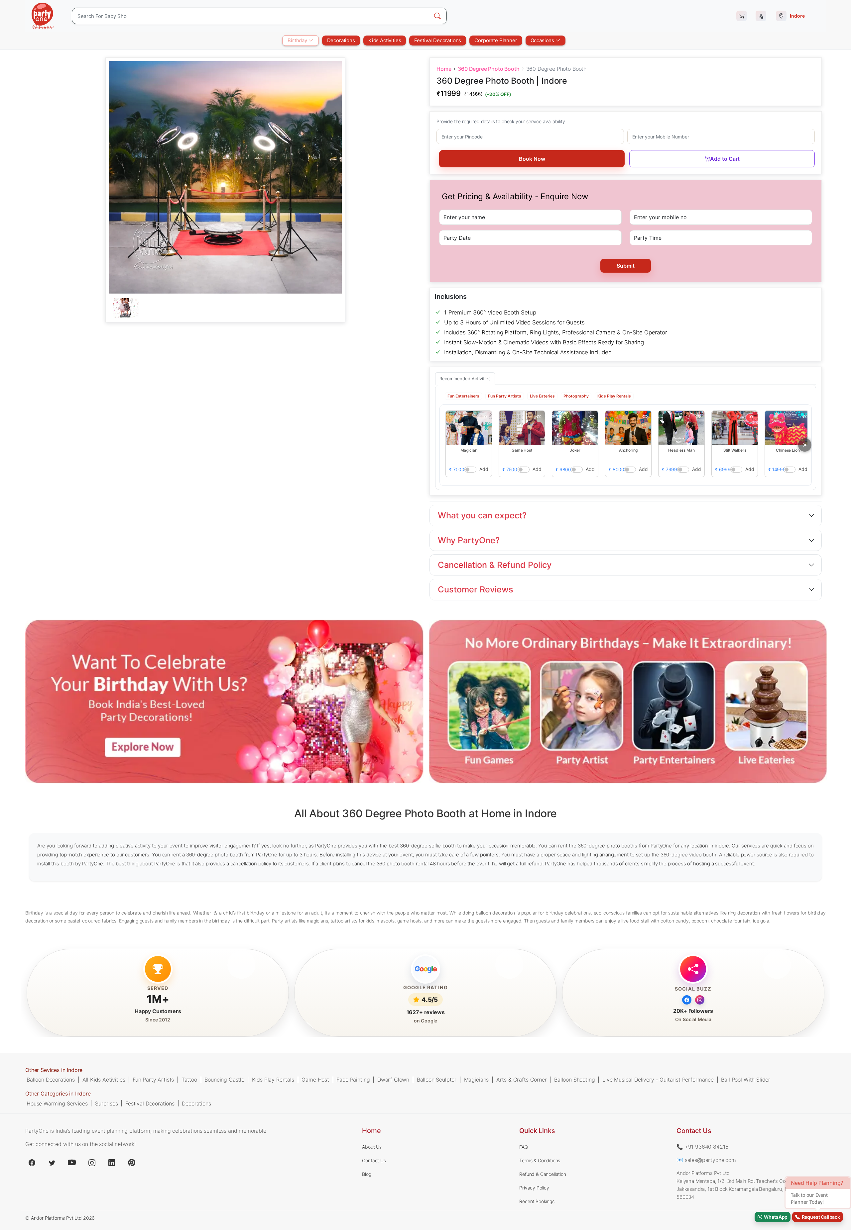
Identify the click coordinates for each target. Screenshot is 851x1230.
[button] (469, 427)
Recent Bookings (536, 1201)
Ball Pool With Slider (745, 1079)
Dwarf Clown (393, 1079)
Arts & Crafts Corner (521, 1079)
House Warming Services (57, 1103)
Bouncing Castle (224, 1079)
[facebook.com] (32, 1162)
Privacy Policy (534, 1187)
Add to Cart (725, 158)
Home (443, 68)
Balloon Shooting (574, 1079)
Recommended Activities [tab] (465, 378)
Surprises (106, 1103)
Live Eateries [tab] (542, 395)
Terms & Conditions (539, 1160)
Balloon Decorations (51, 1079)
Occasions (543, 40)
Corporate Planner (495, 40)
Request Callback (820, 1217)
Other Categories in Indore (58, 1093)
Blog (366, 1174)
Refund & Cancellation (542, 1174)
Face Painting (353, 1079)
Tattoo (189, 1079)
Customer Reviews (475, 589)
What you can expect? (482, 515)
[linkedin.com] (111, 1162)
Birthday (298, 40)
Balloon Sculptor (436, 1079)
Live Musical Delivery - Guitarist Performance (658, 1079)
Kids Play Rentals (273, 1079)
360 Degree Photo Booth (488, 68)
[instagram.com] (91, 1162)
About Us (372, 1147)
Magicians (476, 1079)
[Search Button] (437, 16)
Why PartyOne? (469, 540)
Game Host (315, 1079)
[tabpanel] (225, 308)
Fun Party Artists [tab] (504, 395)
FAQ (523, 1147)
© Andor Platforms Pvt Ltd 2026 (60, 1218)
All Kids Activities (103, 1079)
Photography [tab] (576, 395)
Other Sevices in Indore (53, 1070)
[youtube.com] (71, 1162)
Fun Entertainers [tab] (463, 395)
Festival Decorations (437, 40)
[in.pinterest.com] (131, 1162)
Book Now (532, 158)
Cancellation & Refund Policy (494, 565)
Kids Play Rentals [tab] (614, 395)
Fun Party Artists (153, 1079)
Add (483, 469)
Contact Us (374, 1160)
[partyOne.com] (42, 16)
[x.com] (52, 1162)
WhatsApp (775, 1217)
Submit (626, 265)
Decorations (341, 40)
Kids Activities (384, 40)
